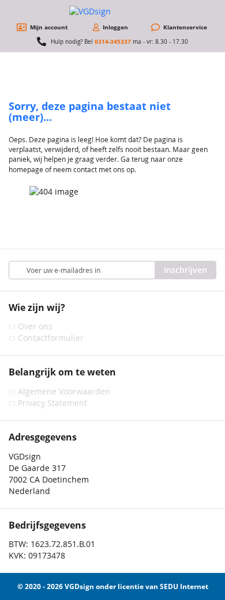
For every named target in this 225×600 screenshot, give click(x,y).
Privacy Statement (52, 402)
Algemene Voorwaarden (64, 391)
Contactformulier (51, 337)
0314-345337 (113, 41)
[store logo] (112, 11)
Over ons (35, 326)
